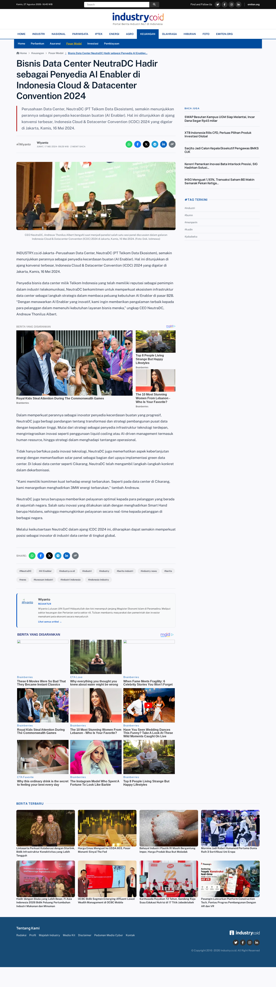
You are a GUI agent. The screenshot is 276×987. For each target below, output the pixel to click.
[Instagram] (231, 5)
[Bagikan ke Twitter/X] (146, 144)
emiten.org (254, 4)
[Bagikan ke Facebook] (137, 144)
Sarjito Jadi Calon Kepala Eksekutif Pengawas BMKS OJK (222, 150)
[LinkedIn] (238, 5)
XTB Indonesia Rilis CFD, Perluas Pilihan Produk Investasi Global (218, 134)
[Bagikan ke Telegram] (155, 144)
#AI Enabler (45, 571)
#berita (168, 571)
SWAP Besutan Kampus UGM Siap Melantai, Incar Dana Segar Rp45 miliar (220, 119)
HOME (21, 33)
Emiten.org (224, 33)
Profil (32, 935)
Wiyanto (42, 142)
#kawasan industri (43, 579)
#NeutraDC (25, 571)
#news (22, 579)
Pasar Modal (74, 43)
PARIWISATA (80, 33)
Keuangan (37, 53)
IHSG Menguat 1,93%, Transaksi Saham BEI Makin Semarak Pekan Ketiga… (219, 181)
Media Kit (69, 935)
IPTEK (99, 33)
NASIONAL (59, 33)
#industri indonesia (70, 579)
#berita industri (125, 571)
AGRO (129, 33)
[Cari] (154, 4)
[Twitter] (218, 5)
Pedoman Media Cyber (108, 935)
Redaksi (21, 935)
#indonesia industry (98, 579)
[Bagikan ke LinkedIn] (163, 144)
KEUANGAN (147, 33)
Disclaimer (84, 935)
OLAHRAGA (169, 33)
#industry (104, 571)
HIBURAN (190, 33)
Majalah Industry (49, 935)
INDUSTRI (38, 33)
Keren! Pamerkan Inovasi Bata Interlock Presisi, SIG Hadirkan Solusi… (221, 166)
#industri (87, 571)
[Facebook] (225, 5)
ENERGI (114, 33)
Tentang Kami (28, 928)
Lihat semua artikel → (50, 621)
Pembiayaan (111, 43)
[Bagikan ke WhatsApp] (129, 144)
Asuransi (55, 43)
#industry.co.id (67, 571)
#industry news (149, 571)
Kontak (130, 935)
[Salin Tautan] (172, 144)
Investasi (92, 43)
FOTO (206, 33)
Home (21, 43)
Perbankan (37, 43)
